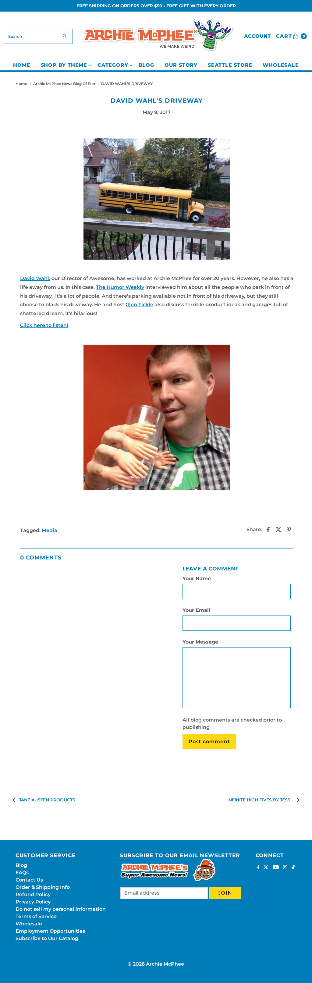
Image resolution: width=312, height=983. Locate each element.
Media (49, 530)
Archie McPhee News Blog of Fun (64, 83)
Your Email (196, 610)
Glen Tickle (139, 304)
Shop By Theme (64, 65)
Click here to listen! (44, 325)
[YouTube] (276, 867)
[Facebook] (258, 867)
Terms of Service (36, 916)
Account (257, 36)
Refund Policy (33, 894)
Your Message (200, 642)
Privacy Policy (33, 902)
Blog (146, 65)
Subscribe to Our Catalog (47, 938)
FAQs (22, 872)
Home (21, 65)
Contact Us (29, 880)
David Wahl (34, 278)
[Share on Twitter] (278, 529)
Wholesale (281, 65)
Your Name (197, 578)
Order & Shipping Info (43, 887)
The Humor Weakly (120, 287)
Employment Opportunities (50, 931)
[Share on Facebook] (268, 529)
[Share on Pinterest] (288, 529)
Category (113, 65)
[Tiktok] (293, 867)
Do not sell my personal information (61, 909)
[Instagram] (285, 867)
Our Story (181, 65)
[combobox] (38, 36)
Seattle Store (230, 65)
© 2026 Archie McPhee (156, 964)
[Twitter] (266, 867)
